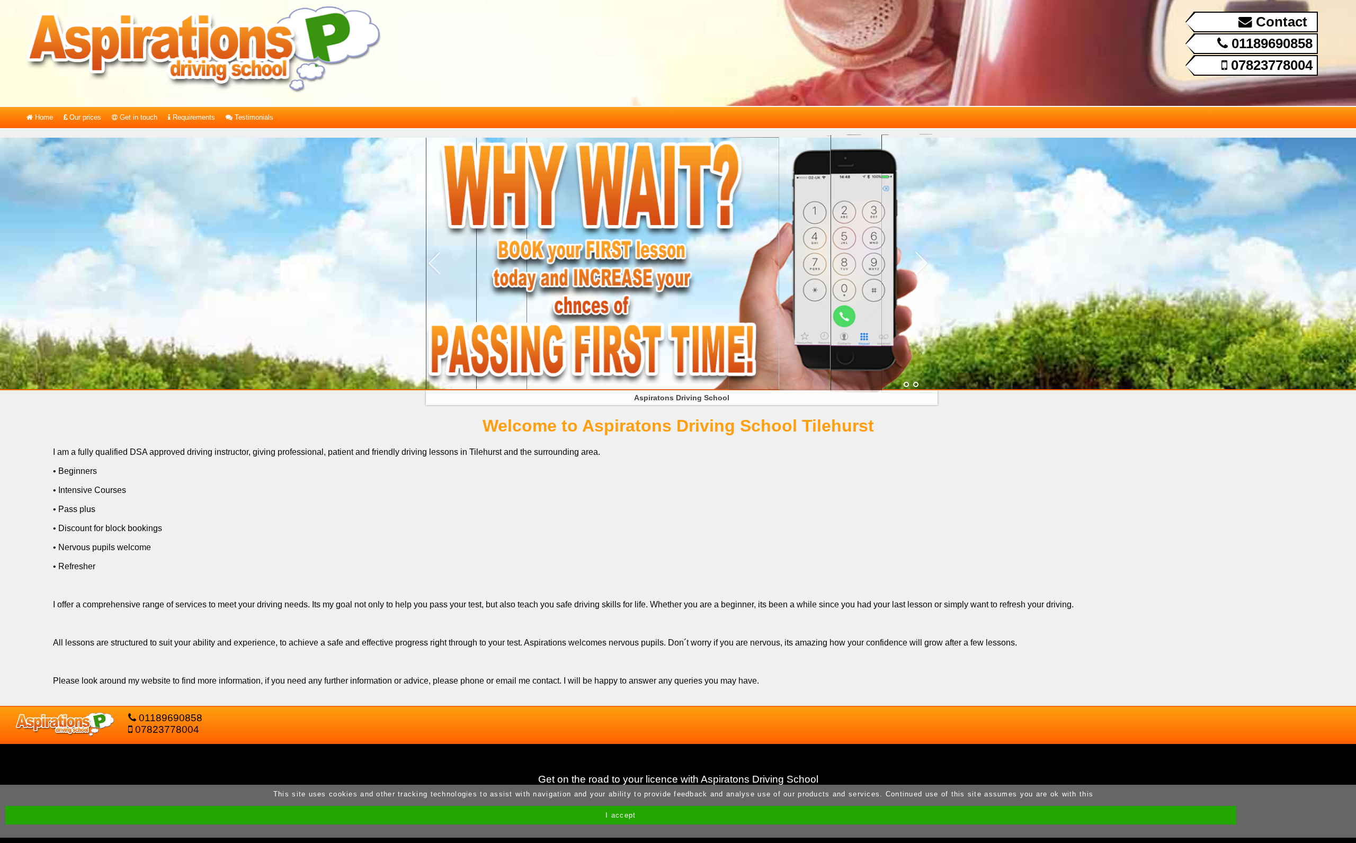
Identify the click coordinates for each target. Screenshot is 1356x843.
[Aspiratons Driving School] (906, 385)
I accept (620, 815)
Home (43, 117)
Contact (1279, 21)
